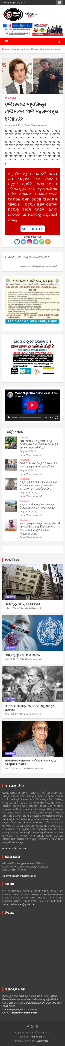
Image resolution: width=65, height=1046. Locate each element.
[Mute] (51, 417)
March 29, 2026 (12, 768)
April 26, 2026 (11, 714)
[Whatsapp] (41, 241)
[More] (48, 241)
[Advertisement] (32, 950)
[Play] (8, 417)
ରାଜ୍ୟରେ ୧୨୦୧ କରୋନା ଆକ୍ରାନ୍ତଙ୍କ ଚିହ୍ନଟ (29, 256)
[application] (32, 405)
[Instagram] (29, 241)
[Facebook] (17, 241)
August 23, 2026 (28, 492)
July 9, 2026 (11, 608)
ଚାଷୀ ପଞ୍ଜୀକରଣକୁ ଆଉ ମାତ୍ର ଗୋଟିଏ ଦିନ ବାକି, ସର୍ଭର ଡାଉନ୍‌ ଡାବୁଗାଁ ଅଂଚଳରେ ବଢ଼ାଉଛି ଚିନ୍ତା (39, 444)
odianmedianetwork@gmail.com (19, 875)
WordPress (42, 1040)
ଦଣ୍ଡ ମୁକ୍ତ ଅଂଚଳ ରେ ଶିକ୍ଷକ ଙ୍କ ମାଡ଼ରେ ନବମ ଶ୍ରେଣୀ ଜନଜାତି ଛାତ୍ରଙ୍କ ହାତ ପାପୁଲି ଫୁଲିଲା (38, 485)
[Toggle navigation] (6, 41)
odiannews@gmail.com (14, 848)
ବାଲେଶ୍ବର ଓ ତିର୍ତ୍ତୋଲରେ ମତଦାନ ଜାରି (38, 266)
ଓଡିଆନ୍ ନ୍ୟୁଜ (40, 1032)
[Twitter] (23, 241)
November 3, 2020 (14, 125)
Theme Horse (37, 1036)
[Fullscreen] (56, 417)
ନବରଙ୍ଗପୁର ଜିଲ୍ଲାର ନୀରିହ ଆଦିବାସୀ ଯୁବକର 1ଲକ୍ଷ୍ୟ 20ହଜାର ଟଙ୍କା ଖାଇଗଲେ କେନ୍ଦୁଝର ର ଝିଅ (40, 526)
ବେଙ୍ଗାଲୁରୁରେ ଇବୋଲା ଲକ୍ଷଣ (23, 655)
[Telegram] (35, 241)
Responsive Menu (59, 2)
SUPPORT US (32, 229)
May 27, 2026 (11, 659)
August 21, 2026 (28, 534)
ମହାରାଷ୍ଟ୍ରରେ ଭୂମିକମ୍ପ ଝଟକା (22, 604)
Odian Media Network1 (36, 125)
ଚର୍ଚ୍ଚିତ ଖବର (15, 432)
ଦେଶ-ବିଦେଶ (10, 98)
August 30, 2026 (28, 451)
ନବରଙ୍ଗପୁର (25, 438)
